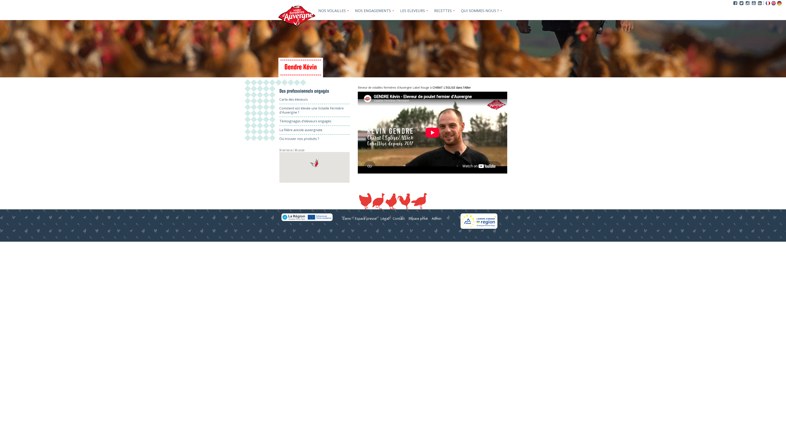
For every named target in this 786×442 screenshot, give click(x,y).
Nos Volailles (332, 10)
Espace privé (418, 218)
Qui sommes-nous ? (480, 10)
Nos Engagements (373, 10)
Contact (399, 218)
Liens (347, 218)
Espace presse (366, 218)
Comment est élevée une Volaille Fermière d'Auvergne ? (311, 110)
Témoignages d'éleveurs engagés (305, 121)
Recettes (443, 10)
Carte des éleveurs (293, 99)
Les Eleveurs (413, 10)
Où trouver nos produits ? (299, 138)
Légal (385, 218)
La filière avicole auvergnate (300, 130)
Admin (436, 218)
